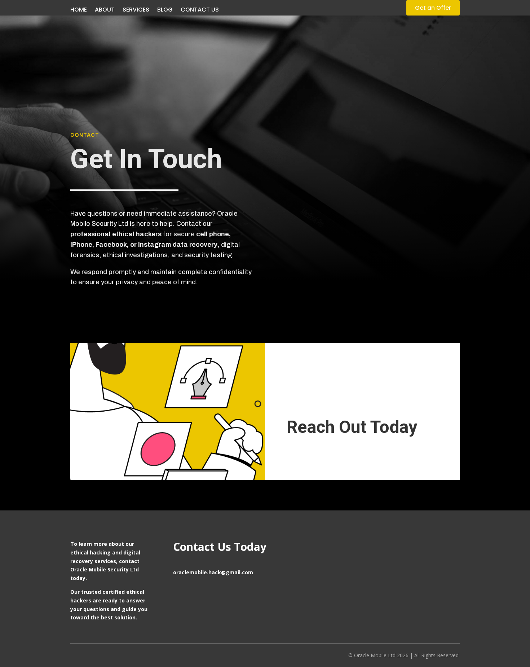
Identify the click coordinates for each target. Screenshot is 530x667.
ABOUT (105, 10)
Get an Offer (433, 8)
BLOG (165, 10)
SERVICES (136, 10)
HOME (78, 10)
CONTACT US (200, 10)
